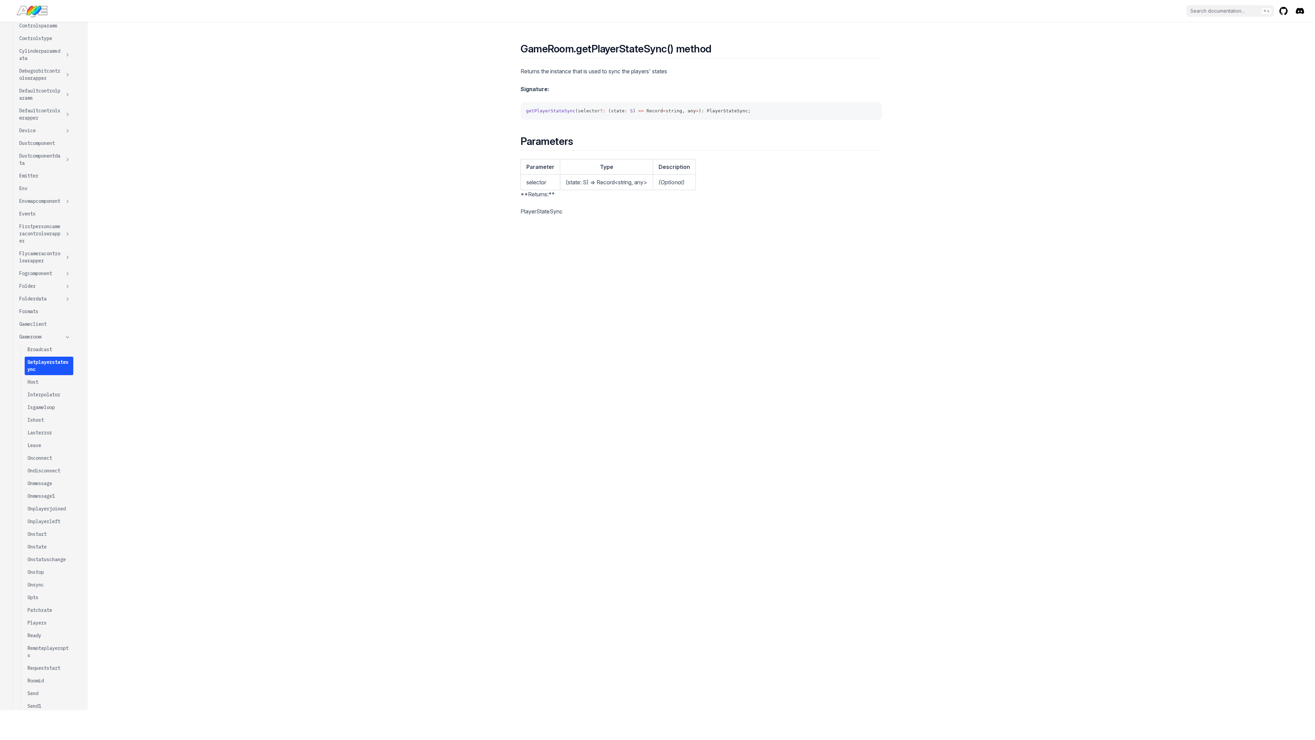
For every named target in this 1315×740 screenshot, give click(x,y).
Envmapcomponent (39, 201)
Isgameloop (41, 407)
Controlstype (35, 38)
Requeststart (43, 668)
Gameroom (30, 337)
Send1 (34, 706)
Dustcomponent (37, 143)
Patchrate (39, 610)
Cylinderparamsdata (39, 54)
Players (37, 623)
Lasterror (39, 433)
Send (32, 693)
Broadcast (39, 349)
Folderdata (33, 299)
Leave (34, 445)
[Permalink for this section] (717, 48)
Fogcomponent (35, 273)
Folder (27, 286)
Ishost (35, 420)
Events (27, 214)
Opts (32, 597)
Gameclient (33, 324)
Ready (34, 635)
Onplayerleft (43, 521)
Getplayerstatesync (47, 365)
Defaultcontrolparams (39, 94)
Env (23, 188)
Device (27, 130)
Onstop (35, 572)
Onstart (37, 534)
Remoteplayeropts (47, 651)
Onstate (37, 547)
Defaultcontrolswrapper (39, 114)
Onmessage (39, 483)
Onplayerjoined (46, 509)
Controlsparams (38, 26)
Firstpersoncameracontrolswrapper (39, 233)
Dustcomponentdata (39, 159)
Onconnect (39, 458)
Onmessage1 (41, 496)
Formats (28, 311)
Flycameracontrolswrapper (39, 257)
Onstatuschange (46, 559)
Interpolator (43, 395)
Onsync (35, 585)
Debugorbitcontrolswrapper (39, 74)
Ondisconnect (43, 471)
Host (32, 382)
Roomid (35, 681)
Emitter (28, 176)
